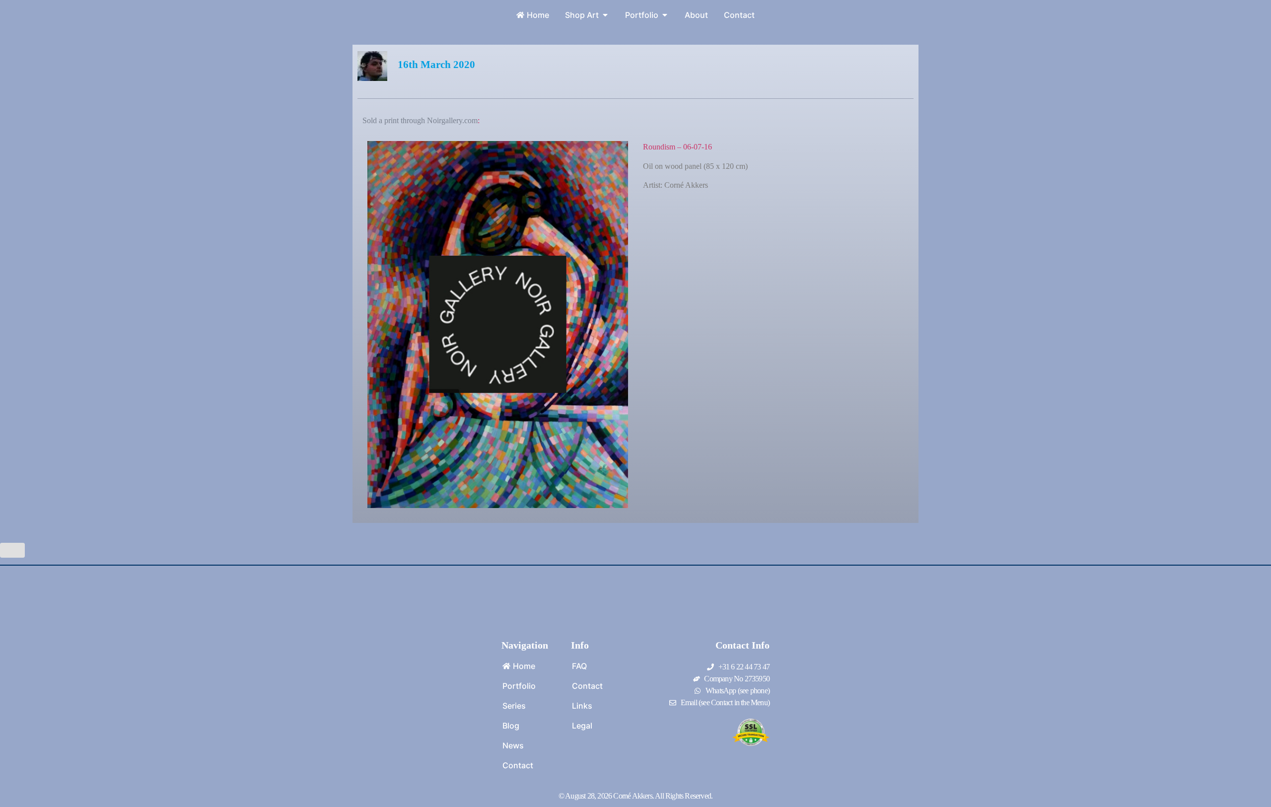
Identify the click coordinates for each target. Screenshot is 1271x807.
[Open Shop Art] (605, 15)
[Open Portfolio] (665, 15)
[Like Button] (12, 550)
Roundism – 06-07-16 (677, 147)
